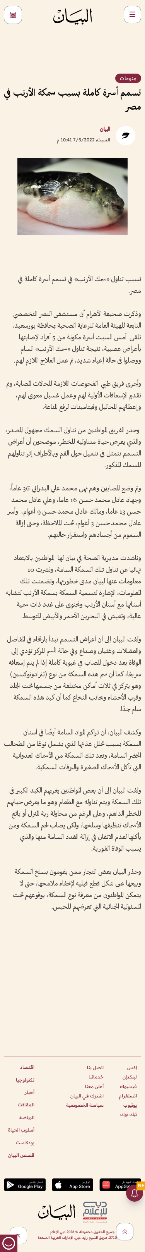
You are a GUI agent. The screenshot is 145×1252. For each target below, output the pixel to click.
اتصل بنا (95, 1067)
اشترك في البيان (87, 1096)
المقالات (26, 1105)
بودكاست (25, 1142)
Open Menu (132, 14)
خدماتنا (96, 1077)
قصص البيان (21, 1155)
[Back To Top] (124, 1231)
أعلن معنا (94, 1086)
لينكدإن (130, 1077)
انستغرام (128, 1096)
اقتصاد (27, 1067)
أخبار (29, 1092)
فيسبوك (128, 1086)
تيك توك (128, 1114)
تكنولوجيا (25, 1080)
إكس (132, 1067)
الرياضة (26, 1117)
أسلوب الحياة (21, 1130)
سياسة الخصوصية (85, 1105)
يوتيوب (130, 1105)
